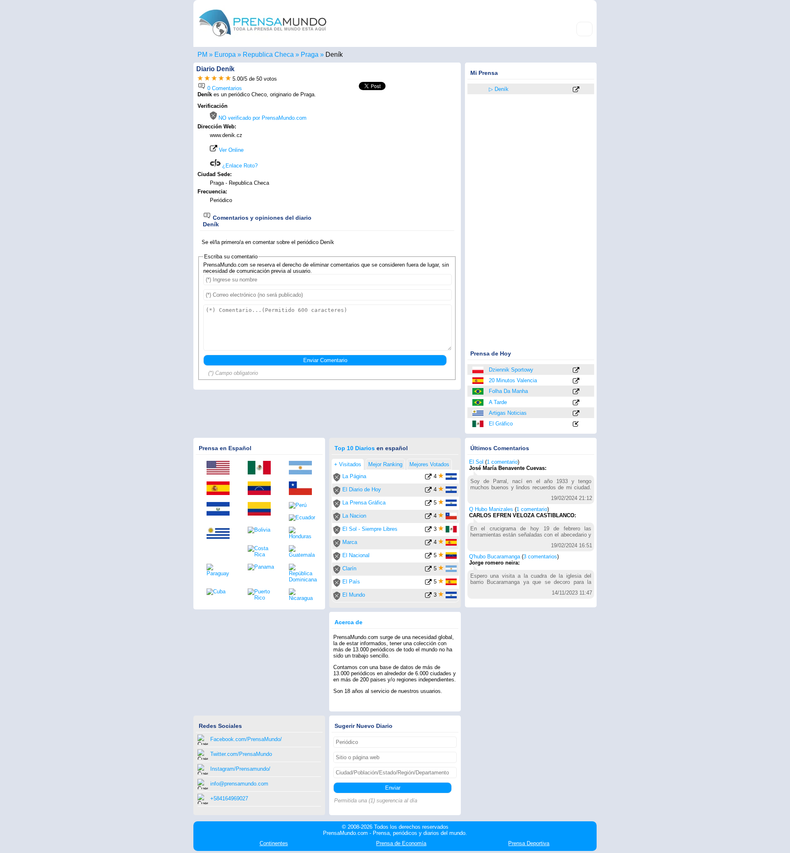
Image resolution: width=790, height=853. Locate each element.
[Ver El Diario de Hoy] (428, 491)
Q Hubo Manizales (491, 509)
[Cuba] (220, 591)
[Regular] (207, 79)
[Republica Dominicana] (303, 573)
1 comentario (502, 462)
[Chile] (303, 488)
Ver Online (230, 150)
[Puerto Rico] (262, 594)
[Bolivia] (262, 530)
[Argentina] (303, 468)
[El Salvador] (220, 509)
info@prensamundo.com (239, 784)
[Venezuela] (262, 488)
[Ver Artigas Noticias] (576, 414)
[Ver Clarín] (428, 570)
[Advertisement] (387, 155)
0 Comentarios (224, 88)
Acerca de (348, 622)
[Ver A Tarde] (576, 403)
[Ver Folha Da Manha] (576, 392)
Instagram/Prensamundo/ (240, 769)
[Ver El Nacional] (428, 557)
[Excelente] (228, 79)
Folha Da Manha (508, 391)
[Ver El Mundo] (428, 596)
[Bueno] (214, 79)
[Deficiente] (200, 79)
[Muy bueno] (221, 79)
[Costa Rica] (262, 551)
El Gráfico (501, 424)
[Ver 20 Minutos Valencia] (576, 381)
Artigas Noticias (508, 413)
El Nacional (355, 555)
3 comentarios (540, 556)
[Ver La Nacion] (428, 517)
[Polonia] (478, 369)
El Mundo (353, 595)
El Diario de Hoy (361, 489)
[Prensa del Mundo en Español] (262, 38)
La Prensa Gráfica (364, 503)
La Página (354, 476)
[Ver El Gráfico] (576, 424)
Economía (401, 843)
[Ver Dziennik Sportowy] (576, 370)
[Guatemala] (303, 551)
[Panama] (262, 567)
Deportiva (528, 843)
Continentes (274, 843)
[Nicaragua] (303, 594)
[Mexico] (478, 423)
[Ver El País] (428, 583)
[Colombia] (262, 509)
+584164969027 (229, 798)
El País (351, 582)
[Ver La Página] (428, 478)
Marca (349, 542)
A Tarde (498, 402)
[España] (478, 380)
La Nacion (354, 516)
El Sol (476, 462)
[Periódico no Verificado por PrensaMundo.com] (336, 479)
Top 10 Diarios (355, 448)
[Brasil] (478, 391)
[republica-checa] (478, 89)
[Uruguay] (478, 413)
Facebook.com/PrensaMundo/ (246, 739)
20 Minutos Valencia (513, 380)
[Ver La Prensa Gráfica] (428, 504)
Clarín (349, 568)
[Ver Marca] (428, 544)
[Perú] (303, 505)
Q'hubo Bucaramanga (494, 556)
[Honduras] (303, 533)
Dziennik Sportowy (511, 370)
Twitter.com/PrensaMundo (241, 754)
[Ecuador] (303, 517)
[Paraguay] (220, 570)
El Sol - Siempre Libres (369, 529)
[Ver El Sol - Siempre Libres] (428, 531)
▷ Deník (499, 89)
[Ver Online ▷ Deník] (576, 90)
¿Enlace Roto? (239, 166)
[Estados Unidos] (220, 468)
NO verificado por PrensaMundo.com (262, 118)
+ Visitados (347, 464)
